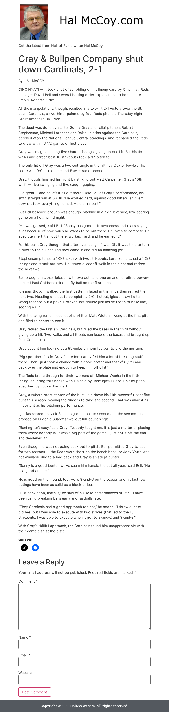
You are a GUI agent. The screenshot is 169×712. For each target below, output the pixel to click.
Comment (28, 581)
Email (24, 655)
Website (25, 672)
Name (24, 637)
